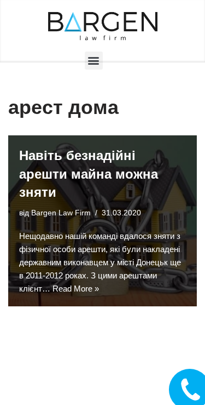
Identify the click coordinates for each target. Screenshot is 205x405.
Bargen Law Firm (61, 213)
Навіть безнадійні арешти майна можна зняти (88, 173)
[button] (94, 61)
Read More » (75, 288)
